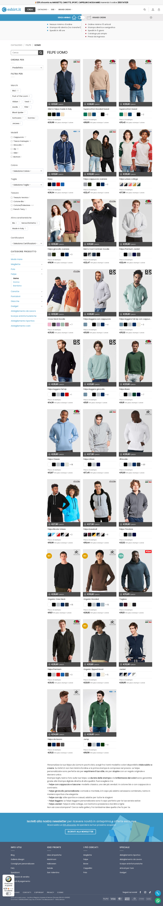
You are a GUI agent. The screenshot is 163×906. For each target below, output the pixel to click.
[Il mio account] (153, 9)
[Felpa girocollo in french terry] (99, 360)
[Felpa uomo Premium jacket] (135, 220)
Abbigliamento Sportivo (23, 320)
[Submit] (40, 52)
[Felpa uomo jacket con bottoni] (135, 640)
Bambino (17, 285)
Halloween (51, 863)
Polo (13, 269)
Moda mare (16, 259)
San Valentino (53, 872)
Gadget (14, 306)
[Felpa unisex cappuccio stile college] (135, 150)
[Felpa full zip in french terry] (63, 360)
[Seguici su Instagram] (145, 892)
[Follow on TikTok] (150, 892)
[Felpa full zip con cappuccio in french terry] (135, 290)
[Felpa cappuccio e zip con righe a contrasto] (63, 150)
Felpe (28, 45)
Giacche (15, 301)
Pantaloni (15, 296)
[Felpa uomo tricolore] (135, 500)
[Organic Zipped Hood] (99, 640)
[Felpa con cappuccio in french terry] (99, 290)
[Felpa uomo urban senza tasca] (99, 430)
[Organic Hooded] (99, 570)
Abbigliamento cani (20, 325)
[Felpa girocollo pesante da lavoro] (63, 710)
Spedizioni (15, 872)
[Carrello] (159, 9)
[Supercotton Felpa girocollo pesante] (135, 80)
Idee (52, 9)
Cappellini (87, 868)
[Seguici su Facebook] (140, 892)
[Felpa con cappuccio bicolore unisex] (63, 500)
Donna (16, 282)
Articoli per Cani (127, 868)
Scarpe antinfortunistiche (23, 316)
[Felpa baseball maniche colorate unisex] (99, 500)
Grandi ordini (64, 9)
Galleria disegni (17, 859)
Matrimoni (51, 859)
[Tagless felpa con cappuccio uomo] (135, 570)
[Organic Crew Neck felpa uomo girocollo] (63, 570)
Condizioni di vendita (20, 877)
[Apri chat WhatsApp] (158, 901)
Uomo (16, 278)
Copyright (39, 892)
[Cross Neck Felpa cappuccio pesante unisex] (63, 290)
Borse (85, 863)
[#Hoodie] (135, 430)
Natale (50, 868)
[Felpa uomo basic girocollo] (135, 360)
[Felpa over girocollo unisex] (63, 220)
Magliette (15, 264)
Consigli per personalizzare (22, 863)
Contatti (27, 892)
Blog (13, 855)
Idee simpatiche (54, 855)
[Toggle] (41, 264)
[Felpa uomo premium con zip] (63, 640)
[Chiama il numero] (158, 893)
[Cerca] (145, 9)
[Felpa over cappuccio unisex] (99, 150)
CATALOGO (16, 45)
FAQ (12, 868)
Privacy (50, 892)
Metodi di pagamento (20, 881)
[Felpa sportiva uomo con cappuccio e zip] (99, 220)
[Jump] (99, 710)
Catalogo (42, 9)
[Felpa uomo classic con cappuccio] (63, 430)
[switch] (8, 893)
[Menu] (12, 876)
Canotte (15, 291)
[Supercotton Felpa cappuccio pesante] (99, 80)
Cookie (60, 892)
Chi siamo (15, 892)
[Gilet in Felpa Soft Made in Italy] (63, 80)
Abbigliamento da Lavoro (23, 311)
